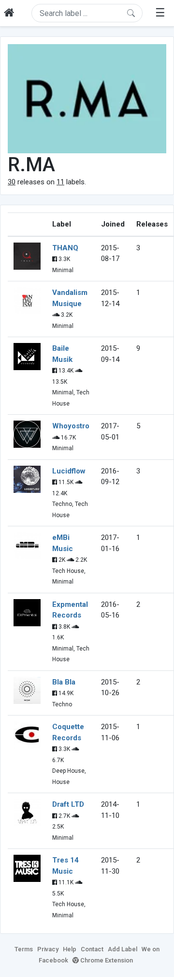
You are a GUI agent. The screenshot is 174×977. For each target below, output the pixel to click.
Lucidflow (69, 471)
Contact (92, 949)
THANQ (65, 248)
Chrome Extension (106, 960)
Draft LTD (68, 804)
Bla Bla (63, 682)
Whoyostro (70, 426)
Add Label (122, 949)
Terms (23, 949)
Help (69, 949)
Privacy (47, 949)
